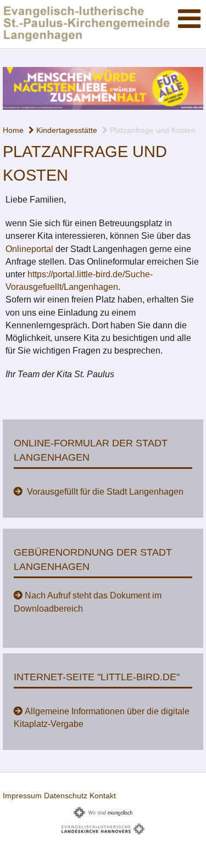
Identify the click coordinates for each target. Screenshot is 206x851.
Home (13, 130)
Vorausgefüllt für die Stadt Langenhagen (104, 491)
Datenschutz (65, 795)
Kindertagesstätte (65, 130)
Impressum (22, 795)
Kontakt (103, 795)
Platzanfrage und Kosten (152, 130)
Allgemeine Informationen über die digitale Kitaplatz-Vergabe (102, 718)
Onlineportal (29, 249)
